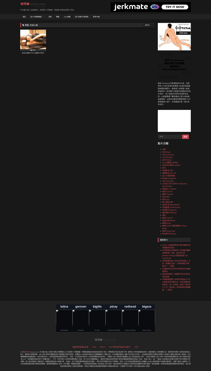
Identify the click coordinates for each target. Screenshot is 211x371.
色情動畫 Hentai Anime (171, 207)
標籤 (57, 17)
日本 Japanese (168, 181)
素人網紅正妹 (167, 202)
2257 (136, 347)
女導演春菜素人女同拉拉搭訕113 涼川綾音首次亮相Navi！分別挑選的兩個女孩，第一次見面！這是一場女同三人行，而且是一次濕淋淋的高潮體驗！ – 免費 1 (176, 284)
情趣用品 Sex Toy (169, 173)
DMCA (102, 347)
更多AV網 (96, 17)
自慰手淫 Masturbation (171, 205)
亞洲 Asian (166, 152)
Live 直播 (67, 17)
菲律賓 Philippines (169, 210)
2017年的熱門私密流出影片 (120, 347)
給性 (27, 352)
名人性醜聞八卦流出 (170, 162)
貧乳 (164, 215)
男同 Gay (165, 199)
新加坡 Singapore (169, 178)
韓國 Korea (166, 223)
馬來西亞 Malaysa (169, 234)
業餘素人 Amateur (169, 189)
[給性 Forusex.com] (33, 5)
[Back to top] (204, 364)
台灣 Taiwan (167, 160)
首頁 (24, 17)
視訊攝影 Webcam (169, 213)
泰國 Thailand (167, 194)
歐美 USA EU (167, 191)
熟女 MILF (166, 197)
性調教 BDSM (167, 170)
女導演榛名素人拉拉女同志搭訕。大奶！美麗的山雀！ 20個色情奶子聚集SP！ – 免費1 (176, 263)
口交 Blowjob (167, 157)
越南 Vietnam (167, 218)
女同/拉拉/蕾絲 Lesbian (171, 165)
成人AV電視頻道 (36, 17)
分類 (49, 17)
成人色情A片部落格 (81, 17)
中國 (164, 149)
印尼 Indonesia (168, 155)
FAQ (94, 347)
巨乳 (164, 168)
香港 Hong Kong (168, 231)
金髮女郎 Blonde (168, 220)
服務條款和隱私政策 (80, 347)
